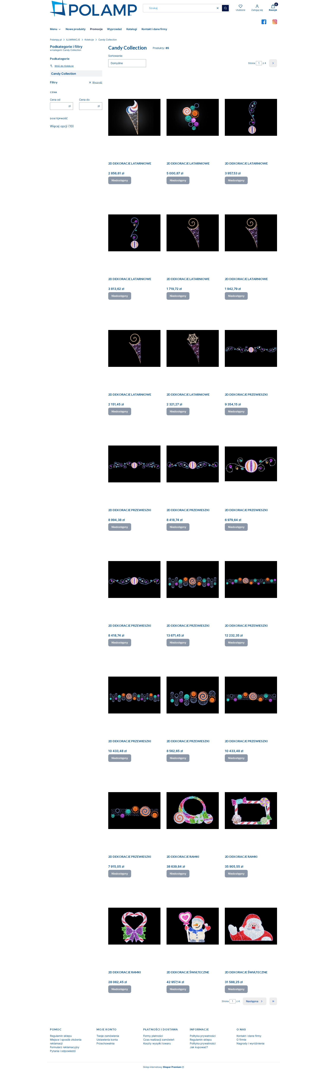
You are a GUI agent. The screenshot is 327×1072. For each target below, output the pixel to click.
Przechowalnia (105, 1043)
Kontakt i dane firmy (249, 1035)
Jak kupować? (199, 1047)
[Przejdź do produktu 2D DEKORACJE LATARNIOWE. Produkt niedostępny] (134, 117)
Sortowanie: (115, 55)
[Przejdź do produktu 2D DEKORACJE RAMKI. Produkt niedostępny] (193, 810)
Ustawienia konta (107, 1039)
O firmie (241, 1039)
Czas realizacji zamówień (158, 1039)
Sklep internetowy (162, 1067)
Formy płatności (153, 1035)
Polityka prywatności (203, 1035)
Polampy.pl (56, 39)
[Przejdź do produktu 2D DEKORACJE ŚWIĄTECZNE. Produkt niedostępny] (193, 926)
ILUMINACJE (73, 39)
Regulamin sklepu (61, 1035)
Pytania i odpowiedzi (63, 1051)
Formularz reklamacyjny (64, 1047)
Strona (251, 63)
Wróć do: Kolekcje (64, 65)
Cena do (84, 99)
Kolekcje (89, 39)
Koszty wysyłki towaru (157, 1043)
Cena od (55, 99)
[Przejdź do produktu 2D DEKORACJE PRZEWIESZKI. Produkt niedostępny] (251, 348)
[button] (225, 8)
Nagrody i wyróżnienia (250, 1043)
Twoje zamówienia (108, 1035)
